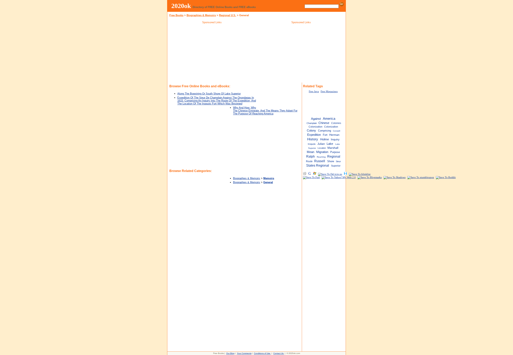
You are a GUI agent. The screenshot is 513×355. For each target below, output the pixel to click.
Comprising (324, 130)
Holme (324, 139)
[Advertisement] (212, 54)
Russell (319, 161)
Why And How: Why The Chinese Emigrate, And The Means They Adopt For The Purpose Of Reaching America (265, 110)
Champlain (312, 123)
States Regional (317, 165)
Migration (322, 152)
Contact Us (278, 353)
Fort (325, 134)
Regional (333, 156)
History (312, 139)
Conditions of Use (262, 353)
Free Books (176, 15)
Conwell (336, 131)
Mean (310, 152)
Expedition (314, 134)
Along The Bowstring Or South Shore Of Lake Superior (209, 93)
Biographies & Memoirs (201, 15)
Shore (330, 161)
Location (322, 148)
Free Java (314, 91)
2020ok (181, 5)
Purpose (335, 152)
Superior (335, 165)
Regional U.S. (227, 15)
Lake (330, 143)
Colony (311, 130)
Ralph (310, 156)
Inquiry (335, 139)
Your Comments (244, 353)
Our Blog (230, 353)
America (329, 119)
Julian (321, 143)
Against (316, 118)
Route (309, 161)
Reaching (321, 157)
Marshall (332, 147)
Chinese (323, 123)
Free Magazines (329, 91)
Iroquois (312, 144)
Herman (334, 134)
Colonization (331, 126)
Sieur (338, 161)
